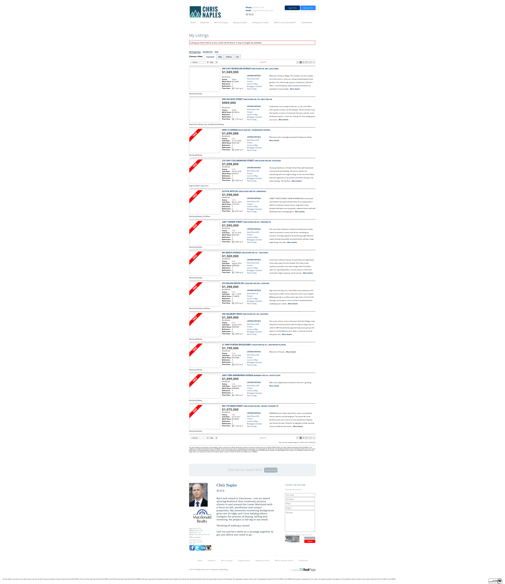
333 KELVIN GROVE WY (245, 283)
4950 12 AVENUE (246, 129)
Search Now (270, 470)
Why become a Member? (308, 12)
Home (193, 22)
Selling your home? (260, 22)
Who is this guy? (221, 22)
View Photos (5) (252, 293)
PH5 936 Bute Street (247, 99)
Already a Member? (291, 12)
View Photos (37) (253, 140)
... (308, 62)
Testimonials (306, 22)
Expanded (210, 57)
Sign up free (308, 8)
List (237, 57)
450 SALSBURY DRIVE (245, 314)
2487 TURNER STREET (246, 222)
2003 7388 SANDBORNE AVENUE (251, 375)
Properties (204, 22)
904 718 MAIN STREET (250, 406)
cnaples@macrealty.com (262, 10)
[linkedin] (249, 14)
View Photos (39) (253, 79)
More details (295, 89)
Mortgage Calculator (254, 86)
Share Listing (251, 89)
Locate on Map (252, 84)
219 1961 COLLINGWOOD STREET (251, 160)
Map (220, 57)
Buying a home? (240, 22)
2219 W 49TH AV (244, 191)
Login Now (292, 8)
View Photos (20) (253, 171)
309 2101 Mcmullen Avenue (250, 68)
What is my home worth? (285, 22)
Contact (250, 81)
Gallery (229, 57)
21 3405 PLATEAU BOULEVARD (254, 344)
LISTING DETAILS (254, 75)
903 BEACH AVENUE (245, 252)
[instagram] (252, 14)
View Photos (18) (253, 201)
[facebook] (247, 14)
